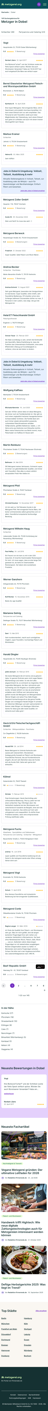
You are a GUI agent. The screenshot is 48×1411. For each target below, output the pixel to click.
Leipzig (27, 1334)
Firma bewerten (39, 54)
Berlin (3, 1318)
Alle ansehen (41, 1311)
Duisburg (5, 1356)
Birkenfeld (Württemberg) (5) (13, 1037)
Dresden (27, 1345)
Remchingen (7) (8, 1033)
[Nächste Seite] (44, 990)
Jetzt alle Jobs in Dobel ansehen (32, 191)
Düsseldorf (6, 1334)
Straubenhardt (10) (9, 1021)
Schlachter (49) (7, 32)
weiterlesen (9, 1094)
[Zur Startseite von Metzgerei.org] (11, 4)
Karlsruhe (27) (7, 1013)
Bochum (27, 1356)
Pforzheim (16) (7, 1017)
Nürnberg (28, 1350)
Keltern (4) (5, 1045)
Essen (26, 1340)
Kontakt (13, 1395)
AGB (29, 1398)
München (5, 1324)
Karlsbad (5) (6, 1041)
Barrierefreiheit (34, 1395)
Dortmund (5, 1340)
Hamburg (28, 1318)
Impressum (37, 1398)
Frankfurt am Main (9, 1329)
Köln (26, 1324)
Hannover (5, 1350)
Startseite (5, 12)
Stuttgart (28, 1329)
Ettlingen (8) (6, 1025)
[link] (24, 59)
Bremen (4, 1345)
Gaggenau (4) (7, 1049)
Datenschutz (22, 1395)
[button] (39, 4)
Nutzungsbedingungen (17, 1398)
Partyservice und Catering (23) (32, 32)
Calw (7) (4, 1029)
